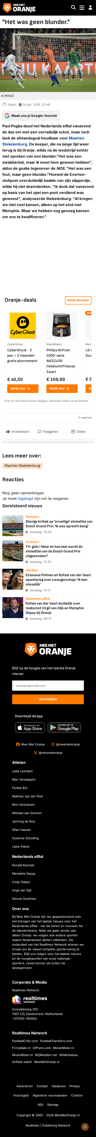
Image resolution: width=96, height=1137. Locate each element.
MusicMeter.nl (22, 1055)
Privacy (74, 1086)
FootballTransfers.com (56, 1041)
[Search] (73, 7)
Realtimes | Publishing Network (48, 1125)
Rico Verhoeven (23, 804)
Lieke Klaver (21, 846)
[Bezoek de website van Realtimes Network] (29, 999)
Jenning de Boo (23, 821)
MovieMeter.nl (63, 1048)
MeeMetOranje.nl (46, 1062)
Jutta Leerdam (22, 771)
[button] (90, 7)
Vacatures (58, 1086)
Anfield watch (22, 1062)
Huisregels (21, 1095)
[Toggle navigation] (82, 8)
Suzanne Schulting (25, 838)
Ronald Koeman (23, 865)
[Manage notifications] (85, 1126)
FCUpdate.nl (21, 1048)
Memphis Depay (23, 873)
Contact (42, 1086)
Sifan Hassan (21, 830)
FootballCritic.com (25, 1041)
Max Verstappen (24, 779)
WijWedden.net (46, 1055)
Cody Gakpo (21, 882)
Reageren (50, 432)
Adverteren (25, 1086)
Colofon (77, 1095)
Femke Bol (19, 788)
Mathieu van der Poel (27, 796)
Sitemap (52, 1105)
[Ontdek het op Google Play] (64, 727)
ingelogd (25, 498)
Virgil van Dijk (21, 890)
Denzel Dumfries (24, 898)
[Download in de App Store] (30, 727)
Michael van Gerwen (27, 813)
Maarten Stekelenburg (22, 466)
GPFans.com (42, 1048)
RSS (40, 1105)
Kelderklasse (68, 1055)
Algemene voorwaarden (50, 1095)
